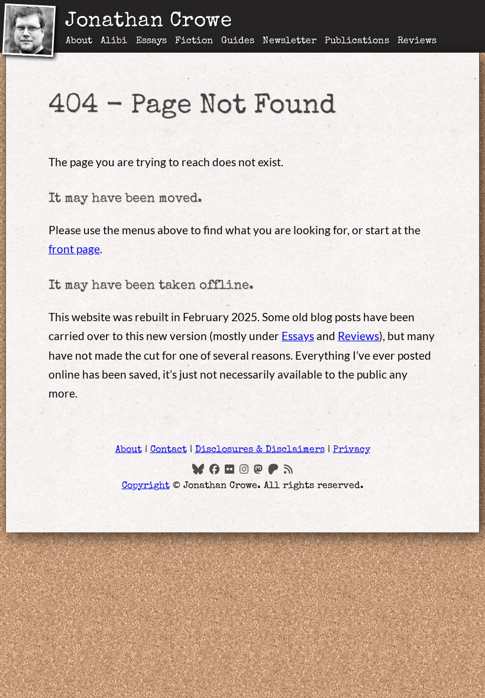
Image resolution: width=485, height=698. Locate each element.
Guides (237, 41)
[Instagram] (244, 468)
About (79, 41)
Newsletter (289, 41)
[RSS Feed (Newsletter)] (288, 468)
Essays (151, 41)
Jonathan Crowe (148, 22)
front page (74, 249)
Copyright (146, 486)
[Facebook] (214, 468)
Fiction (194, 41)
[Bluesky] (198, 468)
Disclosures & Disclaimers (260, 450)
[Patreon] (273, 468)
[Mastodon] (258, 468)
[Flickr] (229, 468)
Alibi (114, 41)
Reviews (416, 41)
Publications (357, 41)
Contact (168, 450)
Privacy (351, 450)
